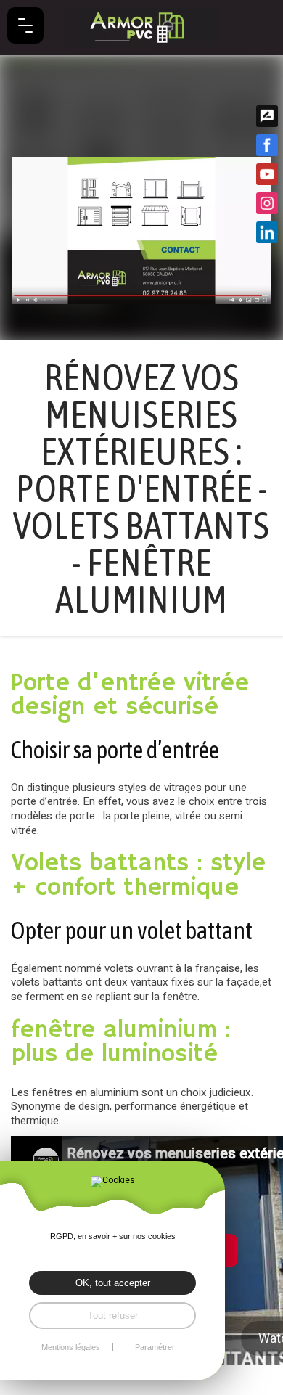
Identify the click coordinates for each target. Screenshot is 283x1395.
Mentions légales (70, 1347)
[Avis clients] (267, 116)
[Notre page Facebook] (267, 145)
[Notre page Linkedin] (267, 232)
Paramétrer (155, 1347)
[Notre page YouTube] (267, 174)
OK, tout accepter (112, 1282)
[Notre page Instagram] (267, 203)
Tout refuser (113, 1315)
